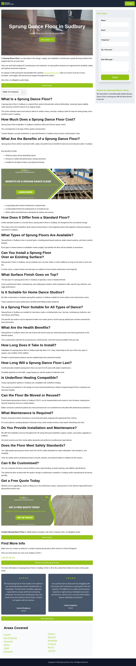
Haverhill (7, 635)
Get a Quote (45, 39)
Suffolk (6, 648)
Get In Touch (47, 85)
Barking (12, 557)
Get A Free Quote (47, 618)
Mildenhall (52, 637)
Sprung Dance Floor (52, 73)
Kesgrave (51, 634)
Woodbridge (52, 640)
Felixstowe (52, 644)
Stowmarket (8, 641)
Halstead (4, 557)
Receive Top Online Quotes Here (47, 562)
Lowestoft (51, 651)
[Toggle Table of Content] (22, 92)
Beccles (51, 647)
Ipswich (7, 645)
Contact (130, 3)
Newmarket (8, 652)
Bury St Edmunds (10, 638)
